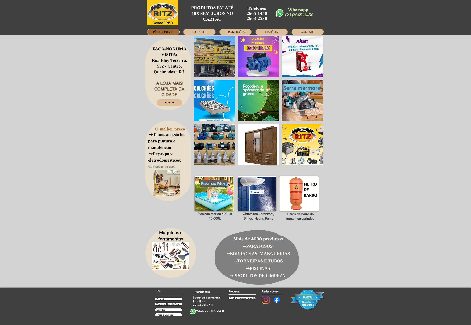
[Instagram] (266, 300)
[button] (214, 193)
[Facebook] (277, 300)
